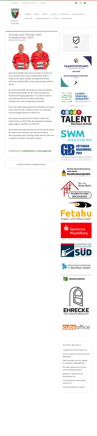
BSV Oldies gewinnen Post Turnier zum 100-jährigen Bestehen (74, 368)
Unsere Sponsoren (78, 14)
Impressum (15, 3)
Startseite (28, 14)
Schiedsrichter (28, 151)
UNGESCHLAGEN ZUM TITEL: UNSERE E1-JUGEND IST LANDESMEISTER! (75, 361)
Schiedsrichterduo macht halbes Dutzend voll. (74, 381)
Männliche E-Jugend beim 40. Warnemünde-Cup (73, 375)
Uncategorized (44, 151)
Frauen (44, 14)
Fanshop (56, 18)
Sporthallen (29, 18)
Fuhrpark (43, 3)
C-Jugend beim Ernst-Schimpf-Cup (75, 350)
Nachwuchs (64, 14)
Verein (36, 14)
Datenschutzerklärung (29, 3)
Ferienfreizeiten (67, 18)
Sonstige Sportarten (42, 18)
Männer (53, 14)
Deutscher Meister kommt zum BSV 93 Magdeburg (76, 355)
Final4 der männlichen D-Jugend (74, 387)
